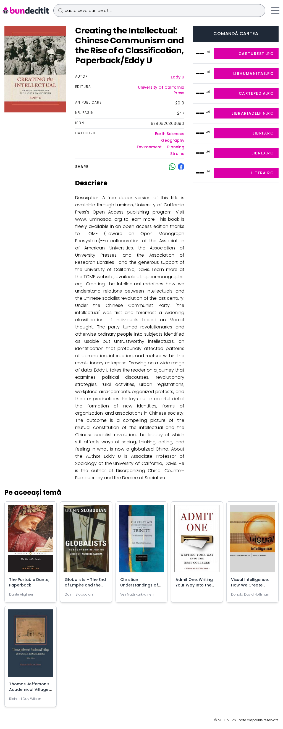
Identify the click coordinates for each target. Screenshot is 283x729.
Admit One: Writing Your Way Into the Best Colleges (194, 585)
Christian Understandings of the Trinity (139, 585)
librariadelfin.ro (253, 113)
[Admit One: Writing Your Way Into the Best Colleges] (196, 541)
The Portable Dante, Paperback (29, 582)
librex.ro (262, 153)
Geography (172, 140)
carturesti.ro (256, 53)
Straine (177, 153)
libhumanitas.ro (253, 73)
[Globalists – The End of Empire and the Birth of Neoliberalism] (86, 541)
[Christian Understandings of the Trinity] (141, 541)
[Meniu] (275, 10)
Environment (149, 147)
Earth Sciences (169, 133)
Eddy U (177, 77)
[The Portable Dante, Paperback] (30, 541)
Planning (175, 147)
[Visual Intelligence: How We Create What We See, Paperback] (252, 541)
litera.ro (262, 173)
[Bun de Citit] (25, 10)
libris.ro (263, 133)
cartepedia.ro (256, 93)
